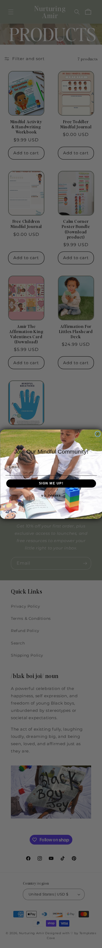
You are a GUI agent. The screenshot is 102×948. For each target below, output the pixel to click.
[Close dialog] (97, 433)
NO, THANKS (51, 495)
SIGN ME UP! (51, 483)
